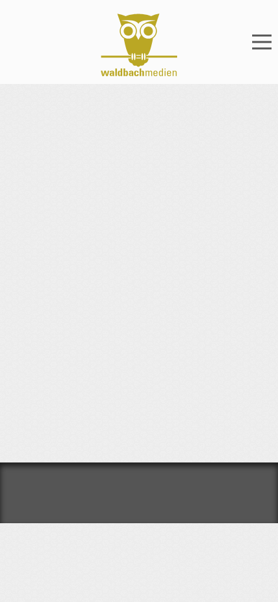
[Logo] (139, 45)
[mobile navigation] (262, 42)
